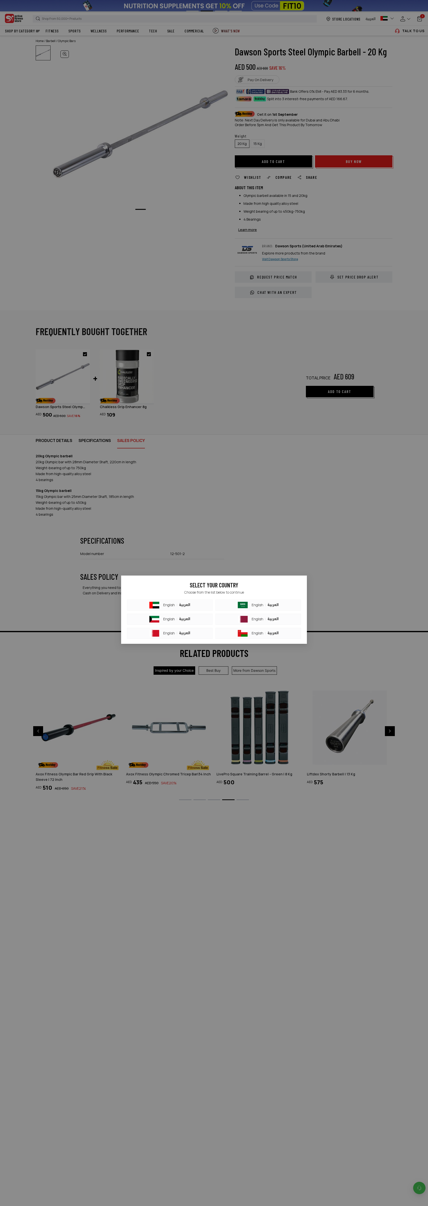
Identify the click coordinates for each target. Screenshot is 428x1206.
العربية (184, 605)
